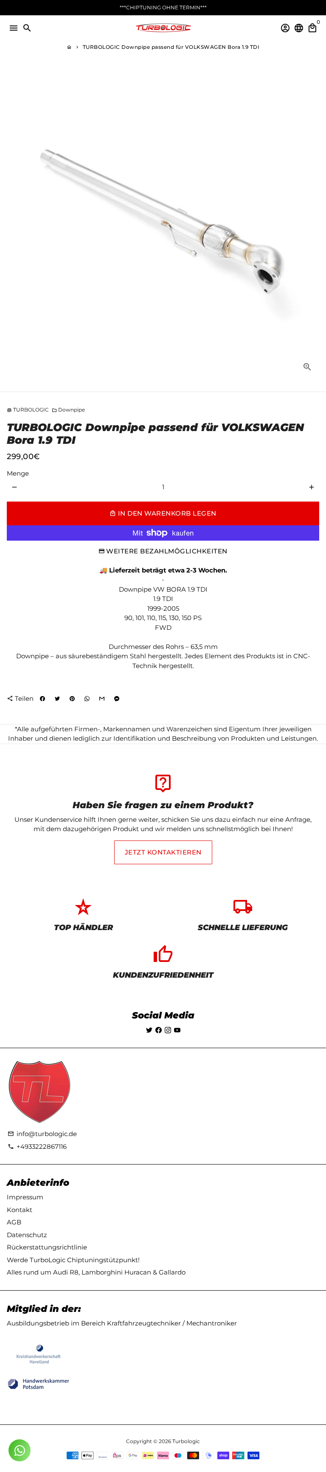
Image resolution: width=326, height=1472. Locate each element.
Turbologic (186, 1441)
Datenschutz (27, 1235)
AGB (14, 1222)
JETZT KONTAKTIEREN (163, 852)
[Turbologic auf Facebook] (158, 1030)
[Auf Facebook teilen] (42, 699)
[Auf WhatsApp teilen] (87, 699)
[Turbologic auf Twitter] (149, 1030)
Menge (18, 473)
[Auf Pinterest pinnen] (72, 699)
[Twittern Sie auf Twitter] (57, 699)
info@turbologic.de (42, 1134)
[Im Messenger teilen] (117, 699)
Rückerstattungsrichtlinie (47, 1247)
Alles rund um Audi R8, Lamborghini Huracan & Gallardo (96, 1272)
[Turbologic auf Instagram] (168, 1030)
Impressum (25, 1197)
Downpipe (68, 409)
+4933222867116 (37, 1146)
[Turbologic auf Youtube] (177, 1030)
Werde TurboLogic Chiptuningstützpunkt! (73, 1260)
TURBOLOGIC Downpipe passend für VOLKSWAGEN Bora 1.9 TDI (171, 47)
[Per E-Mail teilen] (102, 699)
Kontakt (19, 1210)
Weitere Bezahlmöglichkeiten (167, 551)
